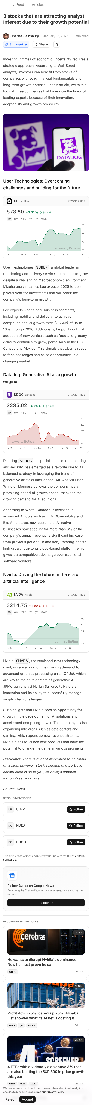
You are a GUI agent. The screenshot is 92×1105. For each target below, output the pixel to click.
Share (43, 44)
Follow (78, 809)
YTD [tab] (23, 219)
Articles (38, 5)
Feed (20, 5)
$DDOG (26, 461)
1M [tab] (9, 219)
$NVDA (22, 661)
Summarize (18, 44)
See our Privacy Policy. (50, 1091)
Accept (27, 1099)
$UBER (41, 267)
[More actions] (82, 971)
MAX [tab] (44, 219)
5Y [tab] (36, 219)
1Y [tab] (30, 219)
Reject (10, 1099)
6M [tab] (16, 219)
